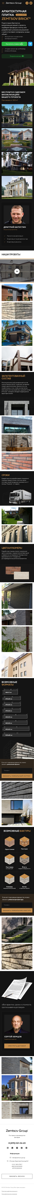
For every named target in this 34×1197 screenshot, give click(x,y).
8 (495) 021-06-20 (17, 1143)
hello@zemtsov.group (18, 1157)
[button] (17, 56)
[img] (7, 1148)
